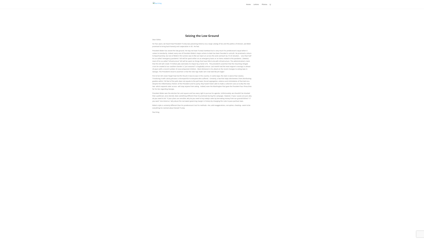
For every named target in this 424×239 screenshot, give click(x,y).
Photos (264, 4)
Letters (256, 4)
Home (248, 4)
